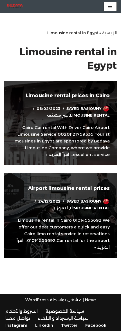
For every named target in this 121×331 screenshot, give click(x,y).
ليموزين (59, 208)
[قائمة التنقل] (110, 6)
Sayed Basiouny (83, 108)
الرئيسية (109, 32)
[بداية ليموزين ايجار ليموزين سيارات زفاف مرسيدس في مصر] (15, 6)
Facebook (95, 325)
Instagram (16, 325)
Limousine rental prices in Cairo (68, 95)
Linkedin (44, 325)
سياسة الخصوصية (65, 311)
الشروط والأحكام (21, 311)
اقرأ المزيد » (57, 154)
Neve (90, 299)
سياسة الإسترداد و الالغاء (63, 318)
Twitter (69, 325)
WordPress (37, 299)
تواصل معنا (17, 318)
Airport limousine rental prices (69, 188)
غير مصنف (57, 115)
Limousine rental (90, 115)
